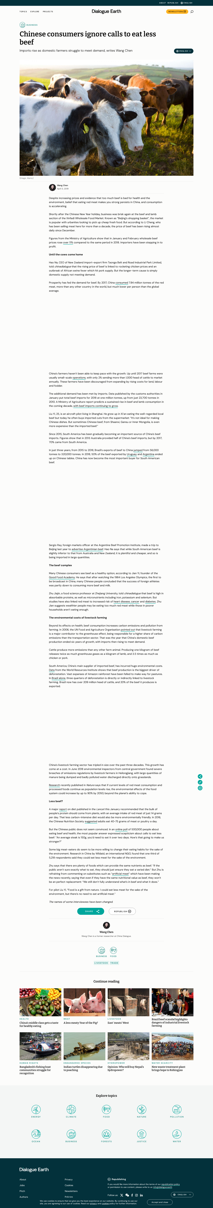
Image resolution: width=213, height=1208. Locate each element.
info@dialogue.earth (162, 1187)
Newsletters (176, 11)
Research (54, 785)
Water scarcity (162, 1063)
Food (106, 1116)
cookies (105, 1203)
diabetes (150, 601)
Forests (106, 1141)
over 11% (68, 242)
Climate (71, 1116)
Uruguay (132, 454)
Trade (114, 963)
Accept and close (160, 1202)
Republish (173, 3)
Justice (142, 1141)
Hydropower (116, 1063)
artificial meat (120, 873)
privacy (93, 1203)
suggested (91, 821)
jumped (138, 450)
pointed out (128, 629)
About (162, 3)
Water (177, 1141)
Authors (24, 1196)
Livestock (101, 963)
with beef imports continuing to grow (95, 406)
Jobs (22, 1185)
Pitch (22, 1191)
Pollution (177, 1116)
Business (71, 1141)
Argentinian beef (93, 549)
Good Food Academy (62, 577)
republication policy (170, 1184)
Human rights (29, 1063)
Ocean (36, 1141)
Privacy (69, 1179)
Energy (36, 1116)
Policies (69, 1196)
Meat (67, 1019)
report (63, 809)
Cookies (69, 1185)
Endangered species (77, 1063)
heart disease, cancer (126, 601)
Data (52, 670)
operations (79, 377)
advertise (77, 549)
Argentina (148, 454)
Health (24, 1019)
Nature (141, 1116)
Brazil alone (58, 678)
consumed (121, 282)
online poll (121, 829)
